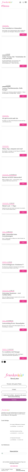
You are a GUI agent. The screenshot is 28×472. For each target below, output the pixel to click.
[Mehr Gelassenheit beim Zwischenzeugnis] (14, 222)
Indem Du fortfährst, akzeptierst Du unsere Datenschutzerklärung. (15, 395)
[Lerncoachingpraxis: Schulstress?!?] (14, 252)
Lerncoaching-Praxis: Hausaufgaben (13, 323)
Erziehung (4, 349)
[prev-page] (2, 362)
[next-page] (5, 362)
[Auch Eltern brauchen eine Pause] (5, 432)
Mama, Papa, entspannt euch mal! (12, 149)
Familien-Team (5, 290)
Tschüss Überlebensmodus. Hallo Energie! (12, 89)
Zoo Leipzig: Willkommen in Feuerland (17, 424)
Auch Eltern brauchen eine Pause (16, 431)
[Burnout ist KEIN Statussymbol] (14, 165)
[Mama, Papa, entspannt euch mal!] (14, 136)
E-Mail (14, 389)
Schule (3, 231)
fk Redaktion (14, 433)
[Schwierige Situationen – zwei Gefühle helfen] (14, 281)
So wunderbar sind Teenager (11, 352)
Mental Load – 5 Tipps (9, 206)
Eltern (3, 54)
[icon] (20, 2)
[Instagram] (4, 417)
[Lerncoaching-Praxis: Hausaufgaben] (14, 311)
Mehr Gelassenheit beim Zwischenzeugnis (9, 235)
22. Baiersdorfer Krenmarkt (15, 437)
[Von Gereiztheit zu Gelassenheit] (14, 16)
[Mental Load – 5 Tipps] (14, 193)
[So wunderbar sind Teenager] (14, 340)
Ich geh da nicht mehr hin (10, 118)
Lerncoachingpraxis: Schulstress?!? (13, 264)
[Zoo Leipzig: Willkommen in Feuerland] (5, 425)
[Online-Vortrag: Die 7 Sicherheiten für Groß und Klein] (14, 44)
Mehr (23, 34)
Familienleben (5, 25)
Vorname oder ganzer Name (14, 384)
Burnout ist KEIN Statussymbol (12, 177)
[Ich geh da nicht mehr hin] (14, 106)
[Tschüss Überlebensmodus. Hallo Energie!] (14, 76)
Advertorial (13, 426)
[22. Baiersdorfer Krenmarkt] (5, 439)
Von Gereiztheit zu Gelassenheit (12, 28)
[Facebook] (2, 417)
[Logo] (6, 2)
